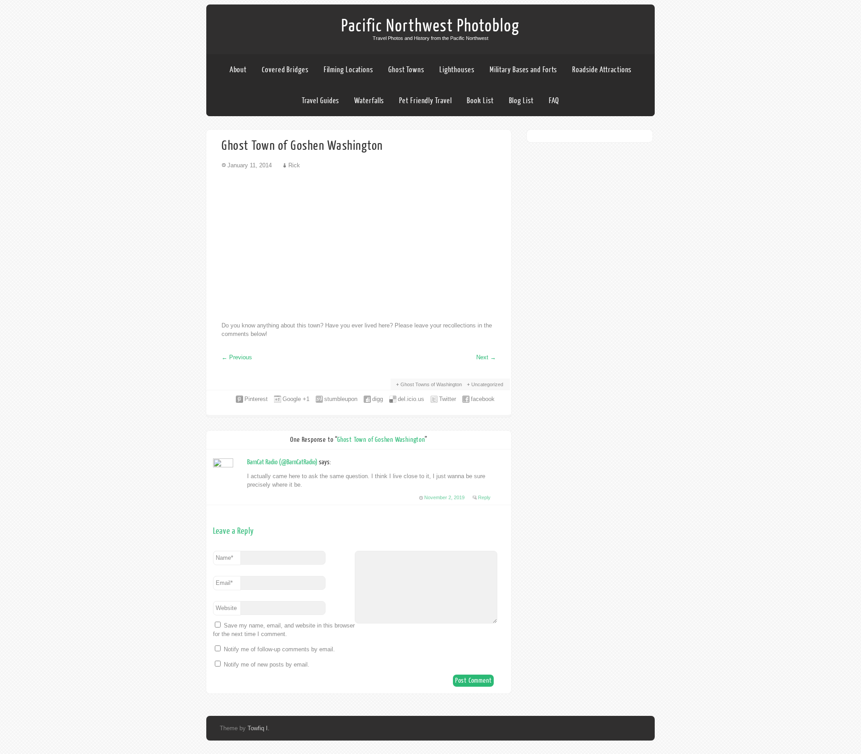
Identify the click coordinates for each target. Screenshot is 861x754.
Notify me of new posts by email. (266, 664)
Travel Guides (320, 100)
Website (226, 608)
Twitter (447, 399)
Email (224, 583)
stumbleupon (340, 399)
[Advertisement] (359, 245)
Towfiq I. (259, 728)
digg (377, 399)
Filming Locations (348, 69)
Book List (480, 100)
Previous (237, 357)
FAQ (554, 100)
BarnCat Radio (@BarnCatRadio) (282, 462)
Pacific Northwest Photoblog (430, 26)
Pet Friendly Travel (425, 100)
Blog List (521, 100)
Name (224, 557)
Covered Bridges (285, 69)
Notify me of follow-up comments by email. (279, 649)
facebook (483, 399)
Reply (484, 497)
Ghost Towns (406, 69)
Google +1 (296, 399)
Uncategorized (487, 384)
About (238, 69)
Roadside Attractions (601, 69)
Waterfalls (369, 100)
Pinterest (256, 399)
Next (486, 357)
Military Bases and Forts (523, 69)
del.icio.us (411, 399)
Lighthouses (456, 69)
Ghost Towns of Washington (431, 384)
